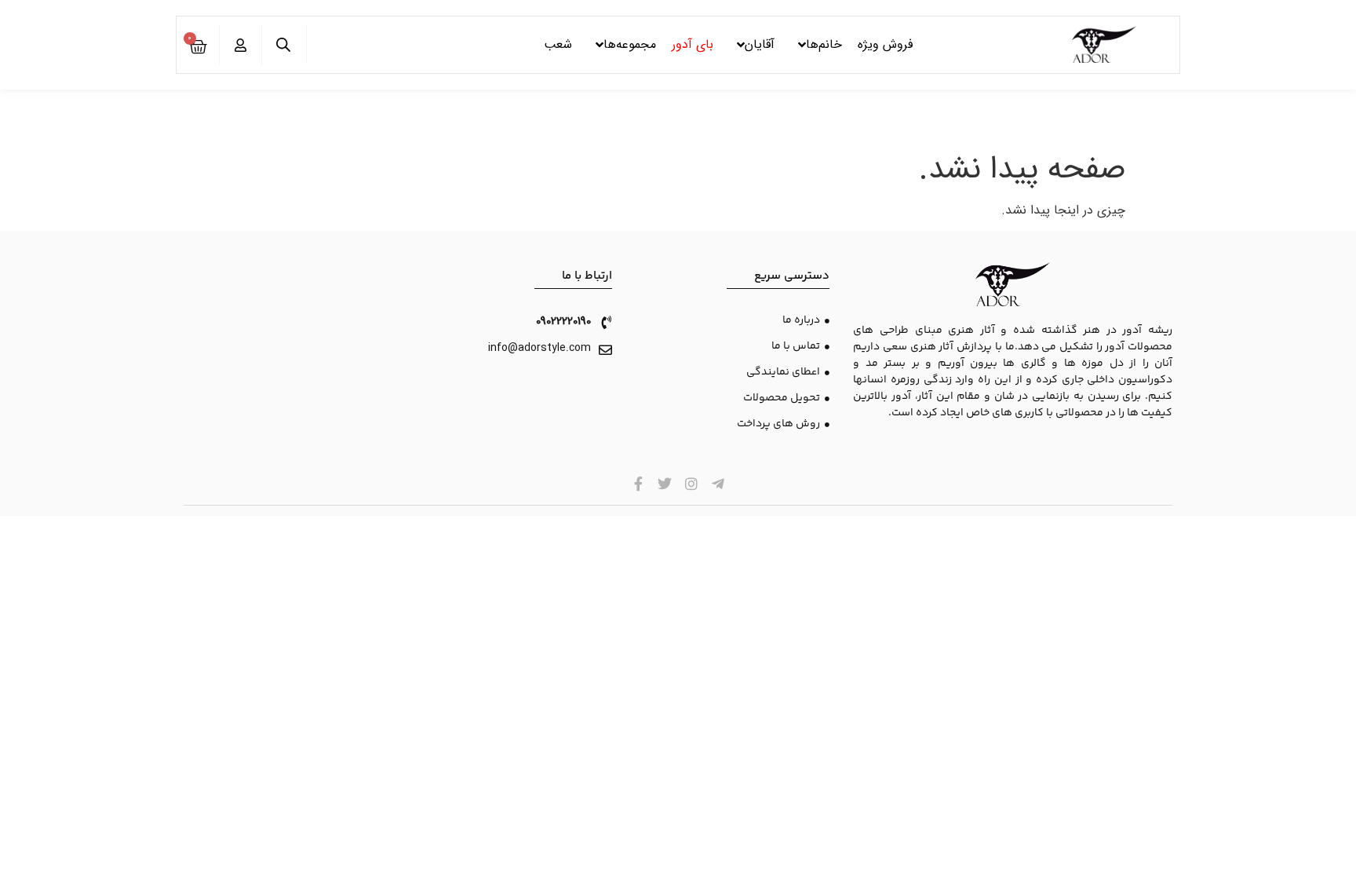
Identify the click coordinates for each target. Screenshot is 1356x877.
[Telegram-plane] (717, 483)
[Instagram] (691, 483)
